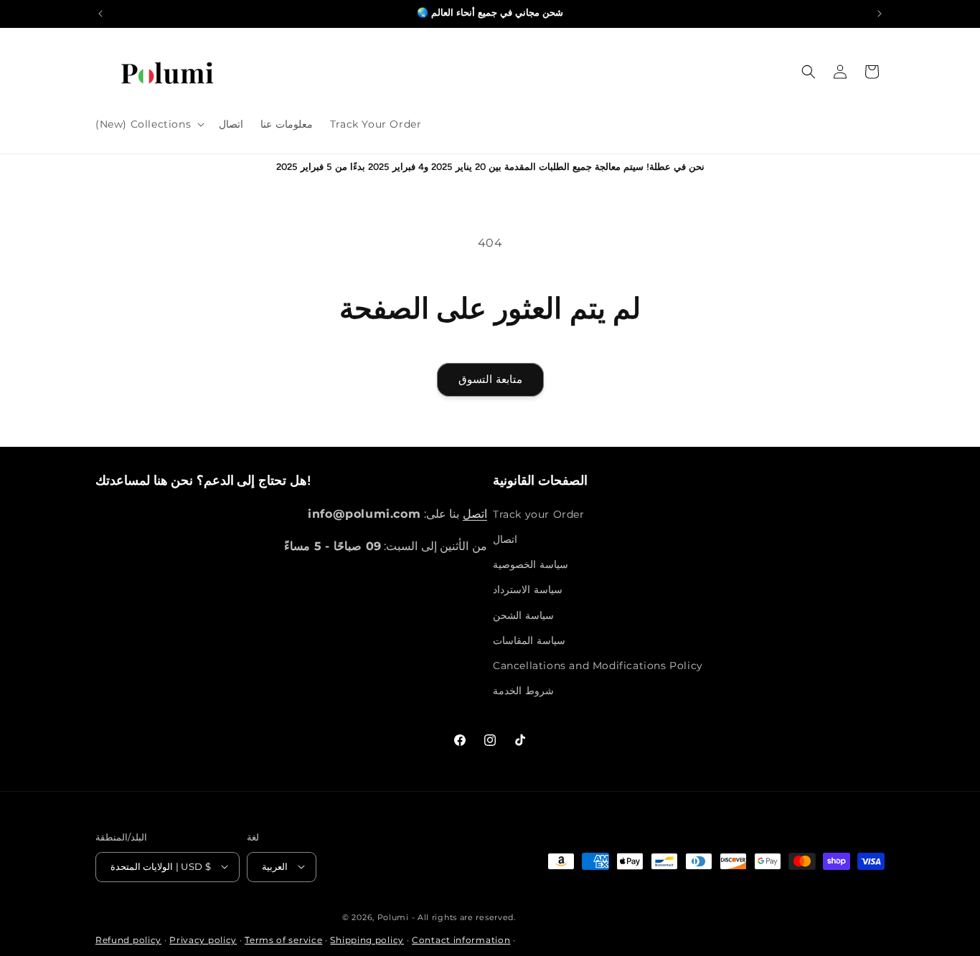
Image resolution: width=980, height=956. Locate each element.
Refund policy (128, 939)
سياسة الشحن (523, 614)
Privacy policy (203, 939)
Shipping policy (367, 939)
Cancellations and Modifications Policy (598, 664)
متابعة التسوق (490, 379)
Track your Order (539, 513)
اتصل (475, 513)
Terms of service (283, 939)
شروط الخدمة (523, 690)
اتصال (505, 538)
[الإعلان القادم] (879, 13)
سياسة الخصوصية (530, 564)
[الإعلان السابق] (100, 13)
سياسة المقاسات (529, 639)
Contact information (461, 939)
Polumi (393, 917)
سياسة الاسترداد (527, 589)
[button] (148, 124)
